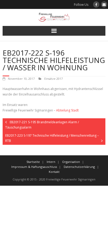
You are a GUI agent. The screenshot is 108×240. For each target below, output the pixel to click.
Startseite (33, 162)
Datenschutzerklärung (79, 167)
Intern (51, 162)
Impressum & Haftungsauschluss (34, 167)
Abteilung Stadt (67, 110)
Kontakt (54, 172)
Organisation (71, 162)
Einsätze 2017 (53, 79)
